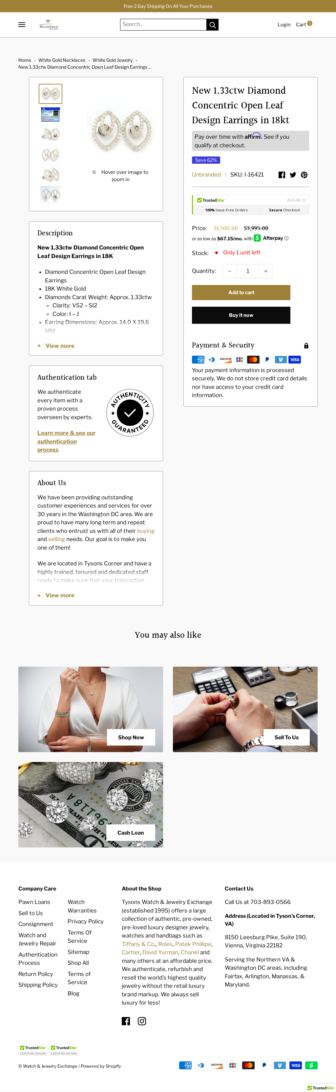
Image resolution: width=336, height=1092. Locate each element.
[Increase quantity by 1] (266, 271)
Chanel (190, 952)
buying (146, 531)
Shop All (78, 963)
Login (284, 25)
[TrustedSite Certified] (33, 1050)
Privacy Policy (86, 921)
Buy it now (241, 315)
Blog (73, 993)
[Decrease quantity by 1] (230, 271)
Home (24, 60)
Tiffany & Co (138, 944)
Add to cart (241, 293)
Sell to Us (30, 913)
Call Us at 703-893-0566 (258, 902)
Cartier (131, 952)
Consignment (35, 924)
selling (56, 539)
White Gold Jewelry (113, 60)
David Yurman (160, 952)
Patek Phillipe (193, 944)
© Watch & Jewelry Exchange (47, 1066)
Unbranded (206, 174)
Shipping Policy (38, 985)
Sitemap (78, 952)
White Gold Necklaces (61, 60)
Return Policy (35, 974)
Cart (303, 25)
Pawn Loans (34, 902)
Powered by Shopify (101, 1066)
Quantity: (204, 271)
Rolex (165, 944)
